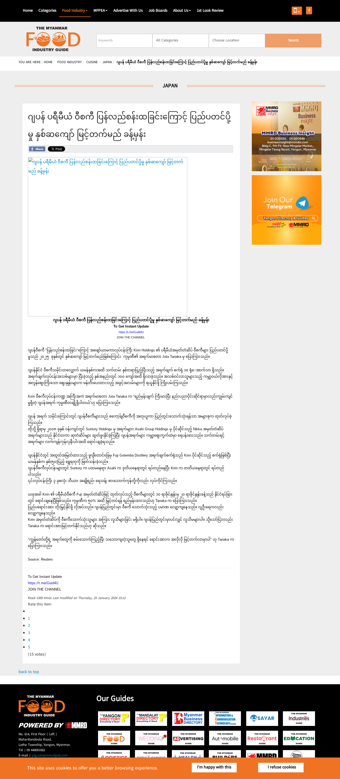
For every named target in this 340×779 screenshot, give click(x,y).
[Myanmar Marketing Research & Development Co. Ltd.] (53, 727)
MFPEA (99, 10)
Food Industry (73, 10)
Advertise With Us (128, 10)
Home (28, 10)
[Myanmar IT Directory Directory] (225, 718)
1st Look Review (210, 10)
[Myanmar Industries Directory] (299, 718)
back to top (29, 672)
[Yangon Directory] (114, 718)
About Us (180, 10)
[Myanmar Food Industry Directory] (114, 738)
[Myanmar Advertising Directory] (188, 738)
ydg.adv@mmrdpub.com (50, 756)
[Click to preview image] (107, 315)
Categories (47, 10)
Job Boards (157, 10)
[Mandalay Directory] (151, 718)
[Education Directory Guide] (299, 738)
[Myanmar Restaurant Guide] (262, 738)
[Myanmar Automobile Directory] (225, 738)
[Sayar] (262, 718)
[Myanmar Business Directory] (188, 718)
